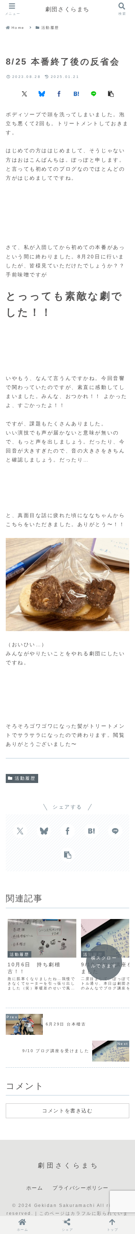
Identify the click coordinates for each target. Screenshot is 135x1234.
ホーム (34, 1188)
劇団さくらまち (67, 9)
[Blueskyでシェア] (42, 93)
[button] (111, 93)
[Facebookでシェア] (59, 93)
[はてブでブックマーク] (76, 93)
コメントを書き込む (67, 1110)
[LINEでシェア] (93, 93)
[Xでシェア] (24, 93)
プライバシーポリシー (81, 1188)
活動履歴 (25, 778)
